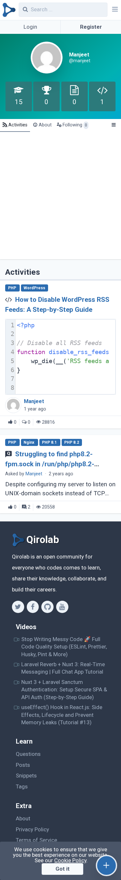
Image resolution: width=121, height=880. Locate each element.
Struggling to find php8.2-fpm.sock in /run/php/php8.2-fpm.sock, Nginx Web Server (49, 464)
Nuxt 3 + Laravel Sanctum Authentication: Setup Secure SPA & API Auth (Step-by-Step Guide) (64, 689)
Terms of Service (36, 840)
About (23, 818)
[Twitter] (18, 607)
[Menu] (113, 125)
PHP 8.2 (71, 442)
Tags (22, 786)
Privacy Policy (32, 829)
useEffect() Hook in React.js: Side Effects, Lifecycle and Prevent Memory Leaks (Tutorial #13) (61, 715)
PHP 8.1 (50, 442)
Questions (28, 754)
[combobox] (63, 10)
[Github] (47, 607)
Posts (23, 765)
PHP (12, 288)
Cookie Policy (70, 860)
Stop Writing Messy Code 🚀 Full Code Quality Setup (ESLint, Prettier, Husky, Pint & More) (64, 647)
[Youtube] (62, 607)
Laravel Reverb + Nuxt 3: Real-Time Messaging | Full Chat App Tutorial (63, 668)
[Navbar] (114, 10)
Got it (62, 868)
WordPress (34, 288)
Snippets (26, 775)
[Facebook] (33, 607)
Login (30, 27)
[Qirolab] (8, 10)
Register (91, 27)
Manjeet (34, 401)
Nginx (29, 442)
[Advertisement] (60, 195)
